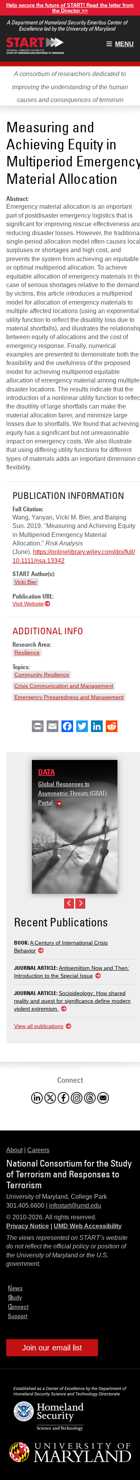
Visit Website (28, 604)
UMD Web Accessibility (88, 1226)
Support (17, 1316)
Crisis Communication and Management (63, 686)
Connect (18, 1306)
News (15, 1288)
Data (46, 772)
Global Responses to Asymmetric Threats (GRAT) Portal (72, 793)
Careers (38, 1150)
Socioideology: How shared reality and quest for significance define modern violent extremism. (72, 1001)
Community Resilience (41, 675)
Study (15, 1297)
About (14, 1150)
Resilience (27, 652)
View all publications (38, 1026)
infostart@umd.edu (75, 1205)
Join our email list (52, 1347)
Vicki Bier (25, 582)
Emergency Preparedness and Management (69, 697)
